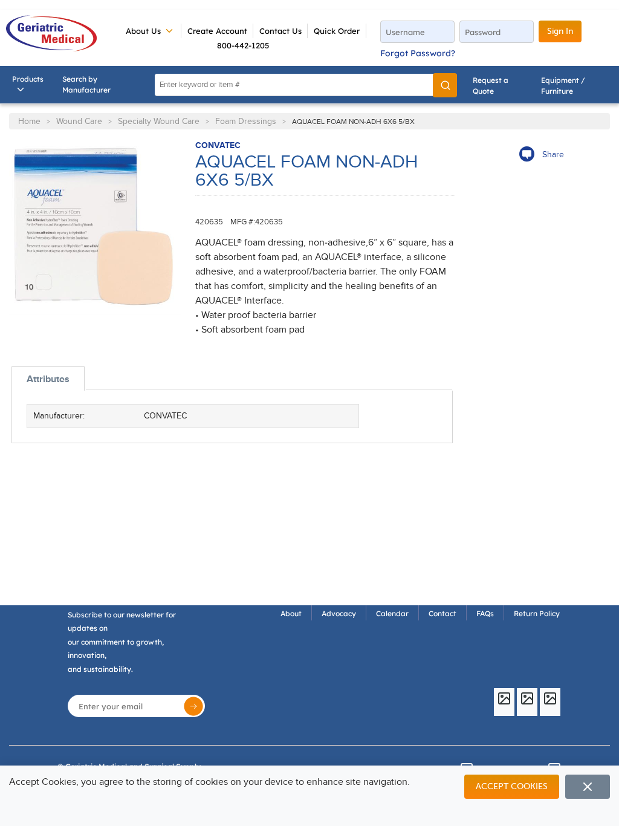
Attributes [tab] (48, 379)
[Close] (587, 787)
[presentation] (48, 378)
